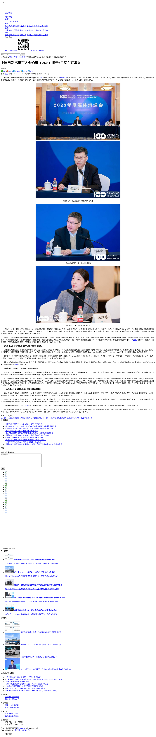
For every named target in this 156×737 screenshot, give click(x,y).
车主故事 (44, 30)
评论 (6, 74)
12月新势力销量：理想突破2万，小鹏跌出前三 (21, 418)
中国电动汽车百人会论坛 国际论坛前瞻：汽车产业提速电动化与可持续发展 (33, 444)
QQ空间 (25, 71)
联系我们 (15, 699)
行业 (41, 78)
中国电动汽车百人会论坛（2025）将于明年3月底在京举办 (27, 435)
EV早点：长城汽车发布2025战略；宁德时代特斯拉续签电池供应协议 (32, 690)
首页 (6, 19)
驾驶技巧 (30, 35)
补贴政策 (30, 30)
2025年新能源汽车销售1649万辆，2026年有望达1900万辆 (27, 684)
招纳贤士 (8, 699)
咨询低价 (15, 716)
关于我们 (8, 697)
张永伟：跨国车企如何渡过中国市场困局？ (21, 431)
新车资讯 (8, 26)
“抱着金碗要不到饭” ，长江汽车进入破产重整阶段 (25, 686)
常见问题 (15, 705)
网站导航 (8, 17)
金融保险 (8, 35)
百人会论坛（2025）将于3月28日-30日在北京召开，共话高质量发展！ (31, 426)
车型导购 (15, 30)
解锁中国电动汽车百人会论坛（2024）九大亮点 (23, 442)
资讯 (11, 21)
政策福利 (37, 35)
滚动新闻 (44, 26)
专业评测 (8, 30)
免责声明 (15, 697)
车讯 (6, 24)
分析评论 (37, 26)
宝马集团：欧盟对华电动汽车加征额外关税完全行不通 (25, 440)
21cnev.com (21, 728)
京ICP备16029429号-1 (23, 730)
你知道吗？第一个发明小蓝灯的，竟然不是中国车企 (25, 688)
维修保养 (23, 35)
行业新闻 (23, 26)
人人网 (31, 71)
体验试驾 (23, 30)
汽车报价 (8, 714)
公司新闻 (15, 26)
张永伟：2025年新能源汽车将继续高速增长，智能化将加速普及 (29, 433)
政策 (16, 364)
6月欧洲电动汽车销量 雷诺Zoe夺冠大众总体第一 (24, 677)
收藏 (2, 74)
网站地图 (15, 707)
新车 (26, 405)
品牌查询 (8, 716)
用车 (6, 32)
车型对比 (15, 714)
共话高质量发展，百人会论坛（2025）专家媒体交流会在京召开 (29, 428)
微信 (4, 71)
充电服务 (15, 35)
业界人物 (30, 26)
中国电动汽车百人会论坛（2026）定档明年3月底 (23, 424)
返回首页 (8, 13)
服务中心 (8, 705)
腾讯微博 (17, 71)
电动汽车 (63, 78)
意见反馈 (8, 707)
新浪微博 (10, 71)
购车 (6, 28)
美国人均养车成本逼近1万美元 (17, 682)
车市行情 (37, 30)
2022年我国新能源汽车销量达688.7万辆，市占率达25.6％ (67, 418)
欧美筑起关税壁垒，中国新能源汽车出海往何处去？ (25, 437)
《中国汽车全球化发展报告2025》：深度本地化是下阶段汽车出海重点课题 (34, 679)
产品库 (15, 21)
